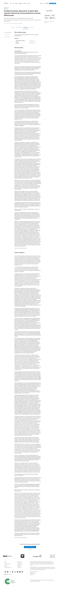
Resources (19, 566)
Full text (12, 27)
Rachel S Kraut (24, 18)
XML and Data (19, 567)
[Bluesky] (5, 572)
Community (25, 3)
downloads (51, 21)
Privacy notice (30, 549)
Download (48, 15)
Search (41, 3)
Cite (53, 15)
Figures (19, 27)
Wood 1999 (36, 298)
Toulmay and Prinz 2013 (22, 309)
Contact (6, 566)
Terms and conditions (8, 567)
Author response (7, 36)
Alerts (46, 3)
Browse (16, 3)
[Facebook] (22, 572)
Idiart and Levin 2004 (31, 529)
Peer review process (8, 32)
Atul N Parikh (29, 18)
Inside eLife (19, 562)
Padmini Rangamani (13, 18)
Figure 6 (29, 458)
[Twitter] (10, 572)
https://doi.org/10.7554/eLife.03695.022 (20, 537)
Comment (53, 18)
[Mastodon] (12, 572)
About (29, 3)
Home (13, 3)
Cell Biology (6, 8)
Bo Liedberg (19, 18)
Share (47, 18)
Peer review (25, 27)
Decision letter (7, 34)
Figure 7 (33, 533)
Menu (10, 3)
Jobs (5, 562)
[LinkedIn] (7, 572)
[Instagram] (15, 572)
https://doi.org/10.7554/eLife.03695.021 (20, 248)
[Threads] (20, 572)
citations (46, 22)
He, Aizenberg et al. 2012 (21, 405)
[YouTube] (17, 572)
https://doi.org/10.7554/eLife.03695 (14, 23)
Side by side (31, 27)
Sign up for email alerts (30, 547)
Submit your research (53, 3)
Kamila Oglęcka (6, 18)
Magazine (20, 3)
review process (27, 61)
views (46, 21)
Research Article (6, 7)
